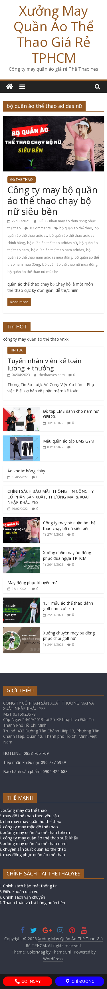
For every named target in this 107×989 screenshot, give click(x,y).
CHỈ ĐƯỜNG (82, 981)
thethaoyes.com (52, 374)
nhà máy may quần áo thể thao (32, 821)
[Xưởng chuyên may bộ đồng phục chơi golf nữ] (21, 630)
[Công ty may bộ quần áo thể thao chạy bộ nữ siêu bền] (53, 119)
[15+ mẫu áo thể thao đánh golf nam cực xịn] (21, 600)
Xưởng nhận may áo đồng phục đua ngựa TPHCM (67, 555)
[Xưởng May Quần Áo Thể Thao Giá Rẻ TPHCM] (9, 87)
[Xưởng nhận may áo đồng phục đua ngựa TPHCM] (21, 550)
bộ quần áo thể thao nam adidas (57, 250)
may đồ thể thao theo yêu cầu (31, 815)
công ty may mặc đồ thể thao (30, 826)
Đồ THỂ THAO (21, 179)
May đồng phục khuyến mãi (32, 582)
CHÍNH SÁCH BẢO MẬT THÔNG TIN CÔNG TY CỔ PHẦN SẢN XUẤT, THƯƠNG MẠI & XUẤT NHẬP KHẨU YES (50, 497)
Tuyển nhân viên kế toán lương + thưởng (44, 364)
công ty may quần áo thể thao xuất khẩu (40, 838)
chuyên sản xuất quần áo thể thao (34, 849)
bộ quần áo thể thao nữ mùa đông (69, 264)
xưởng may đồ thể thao (25, 810)
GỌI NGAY (30, 981)
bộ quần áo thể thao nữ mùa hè (32, 271)
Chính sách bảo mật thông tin (30, 886)
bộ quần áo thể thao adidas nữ (52, 242)
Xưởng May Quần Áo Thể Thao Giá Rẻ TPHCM (53, 34)
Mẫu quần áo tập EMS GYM (68, 441)
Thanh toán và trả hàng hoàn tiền (34, 902)
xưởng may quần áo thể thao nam (34, 843)
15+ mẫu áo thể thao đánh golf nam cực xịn (68, 605)
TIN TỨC (16, 350)
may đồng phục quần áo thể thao (34, 854)
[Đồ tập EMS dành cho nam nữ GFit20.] (21, 408)
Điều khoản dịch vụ (21, 891)
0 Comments (40, 228)
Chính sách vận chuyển (24, 897)
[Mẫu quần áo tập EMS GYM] (21, 438)
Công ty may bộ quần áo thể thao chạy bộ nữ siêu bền (52, 201)
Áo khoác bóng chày (26, 470)
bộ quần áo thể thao (75, 228)
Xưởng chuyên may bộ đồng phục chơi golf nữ (69, 635)
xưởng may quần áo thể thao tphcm (36, 832)
